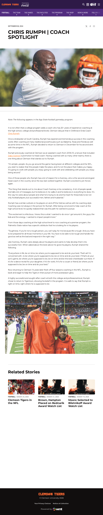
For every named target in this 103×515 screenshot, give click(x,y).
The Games (28, 13)
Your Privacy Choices (42, 503)
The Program (57, 13)
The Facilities (42, 13)
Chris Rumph (13, 133)
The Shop (70, 13)
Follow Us (96, 13)
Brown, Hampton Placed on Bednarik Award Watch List (51, 403)
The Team (16, 13)
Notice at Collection (61, 503)
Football (12, 397)
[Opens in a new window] (93, 4)
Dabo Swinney (14, 156)
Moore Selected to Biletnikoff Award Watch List (80, 403)
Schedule (88, 4)
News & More (83, 13)
